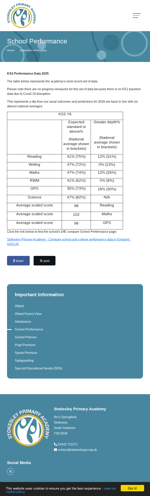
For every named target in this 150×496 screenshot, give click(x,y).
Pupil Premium (25, 345)
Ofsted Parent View (28, 313)
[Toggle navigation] (136, 15)
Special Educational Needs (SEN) (38, 368)
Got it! (132, 488)
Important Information (33, 50)
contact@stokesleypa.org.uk (77, 449)
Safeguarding (24, 360)
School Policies (26, 337)
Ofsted (19, 306)
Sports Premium (26, 352)
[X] (10, 471)
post (46, 261)
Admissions (23, 321)
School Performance (29, 329)
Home (10, 50)
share (19, 261)
